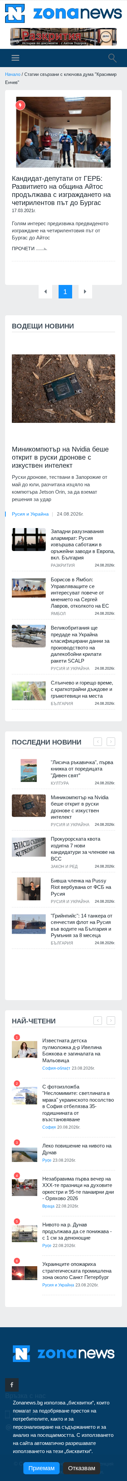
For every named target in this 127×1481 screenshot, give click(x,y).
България (62, 703)
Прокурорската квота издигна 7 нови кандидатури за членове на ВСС (82, 849)
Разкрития (63, 565)
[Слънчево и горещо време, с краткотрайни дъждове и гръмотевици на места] (29, 690)
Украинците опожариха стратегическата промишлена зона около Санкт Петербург (76, 1270)
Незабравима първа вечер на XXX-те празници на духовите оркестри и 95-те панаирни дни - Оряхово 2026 (78, 1188)
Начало (12, 74)
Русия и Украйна (30, 514)
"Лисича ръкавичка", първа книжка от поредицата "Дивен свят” (82, 768)
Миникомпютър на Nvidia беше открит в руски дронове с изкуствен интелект (60, 457)
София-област (56, 1068)
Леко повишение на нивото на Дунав (76, 1149)
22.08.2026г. (67, 1206)
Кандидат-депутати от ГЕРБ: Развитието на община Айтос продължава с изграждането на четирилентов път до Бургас (61, 190)
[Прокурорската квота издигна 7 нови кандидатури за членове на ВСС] (29, 847)
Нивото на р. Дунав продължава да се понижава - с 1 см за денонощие (77, 1231)
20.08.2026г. (68, 1127)
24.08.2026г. (70, 514)
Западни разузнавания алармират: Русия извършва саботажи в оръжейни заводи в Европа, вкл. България (83, 544)
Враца (48, 1206)
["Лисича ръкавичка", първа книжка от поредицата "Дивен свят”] (29, 770)
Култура (60, 783)
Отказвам (81, 1468)
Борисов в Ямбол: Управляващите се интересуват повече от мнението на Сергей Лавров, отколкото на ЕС (80, 593)
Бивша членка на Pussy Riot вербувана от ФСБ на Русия (81, 887)
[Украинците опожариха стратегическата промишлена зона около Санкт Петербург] (24, 1273)
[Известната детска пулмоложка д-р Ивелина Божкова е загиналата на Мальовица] (24, 1049)
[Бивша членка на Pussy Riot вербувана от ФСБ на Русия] (29, 889)
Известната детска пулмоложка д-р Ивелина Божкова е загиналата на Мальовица (72, 1050)
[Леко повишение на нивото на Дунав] (24, 1154)
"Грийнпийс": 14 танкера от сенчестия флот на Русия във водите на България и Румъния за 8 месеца (81, 925)
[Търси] (109, 59)
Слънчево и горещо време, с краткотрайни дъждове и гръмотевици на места (82, 689)
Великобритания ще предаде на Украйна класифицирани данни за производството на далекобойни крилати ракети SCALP (80, 644)
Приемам (41, 1468)
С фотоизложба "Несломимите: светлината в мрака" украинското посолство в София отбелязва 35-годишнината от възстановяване (78, 1103)
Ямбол (58, 613)
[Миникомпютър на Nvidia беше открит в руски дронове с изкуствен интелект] (63, 389)
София (49, 1127)
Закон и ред (64, 866)
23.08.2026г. (83, 1068)
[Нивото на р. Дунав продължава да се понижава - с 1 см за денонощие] (24, 1233)
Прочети (24, 248)
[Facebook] (12, 1385)
